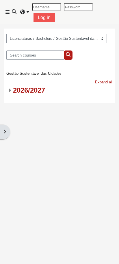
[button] (14, 12)
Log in (44, 17)
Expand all (104, 82)
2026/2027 (29, 90)
